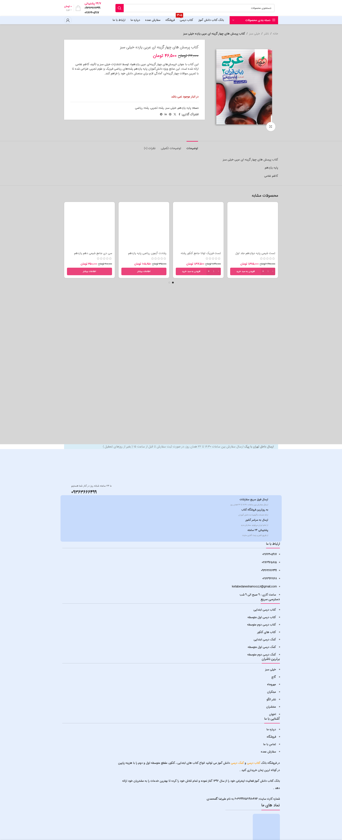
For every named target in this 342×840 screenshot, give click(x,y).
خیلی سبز (254, 33)
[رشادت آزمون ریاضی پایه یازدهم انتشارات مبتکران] (143, 227)
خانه (275, 33)
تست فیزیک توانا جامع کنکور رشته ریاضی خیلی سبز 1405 (201, 255)
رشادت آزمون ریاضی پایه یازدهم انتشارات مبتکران (147, 255)
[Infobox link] (94, 8)
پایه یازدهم (184, 108)
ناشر (266, 33)
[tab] (192, 146)
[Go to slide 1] (173, 282)
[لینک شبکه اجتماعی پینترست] (170, 114)
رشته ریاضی (142, 108)
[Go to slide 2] (169, 282)
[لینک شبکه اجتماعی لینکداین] (166, 114)
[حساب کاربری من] (67, 20)
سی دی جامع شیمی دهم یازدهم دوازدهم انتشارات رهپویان (93, 255)
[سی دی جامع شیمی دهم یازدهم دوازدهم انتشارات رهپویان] (89, 227)
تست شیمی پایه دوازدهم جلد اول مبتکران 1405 (255, 255)
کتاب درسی (253, 763)
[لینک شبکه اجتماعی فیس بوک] (179, 114)
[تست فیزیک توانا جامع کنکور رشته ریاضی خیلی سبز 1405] (198, 227)
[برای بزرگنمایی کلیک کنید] (270, 126)
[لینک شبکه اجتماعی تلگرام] (161, 114)
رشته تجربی (157, 108)
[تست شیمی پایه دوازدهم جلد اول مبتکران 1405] (252, 227)
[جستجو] (119, 8)
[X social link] (175, 114)
